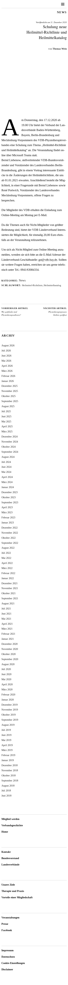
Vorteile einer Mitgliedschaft (17, 897)
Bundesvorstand (10, 858)
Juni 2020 (6, 674)
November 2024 (9, 441)
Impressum (7, 950)
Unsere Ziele (8, 884)
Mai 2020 (6, 679)
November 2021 (9, 588)
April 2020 (7, 684)
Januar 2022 (7, 578)
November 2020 (9, 649)
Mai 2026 (6, 360)
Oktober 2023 (8, 497)
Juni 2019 (6, 735)
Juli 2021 (6, 608)
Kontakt (6, 852)
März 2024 (7, 482)
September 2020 (9, 659)
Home (4, 831)
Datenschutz (8, 956)
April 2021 (7, 623)
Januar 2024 (7, 487)
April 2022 (7, 563)
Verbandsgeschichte (12, 825)
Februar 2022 (8, 573)
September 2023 (9, 502)
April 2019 (7, 745)
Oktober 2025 (8, 396)
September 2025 (9, 401)
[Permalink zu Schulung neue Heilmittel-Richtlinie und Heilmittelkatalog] (34, 112)
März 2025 (7, 431)
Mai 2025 (6, 421)
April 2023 (7, 507)
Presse (4, 924)
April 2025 (7, 426)
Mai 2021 (6, 618)
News (62, 12)
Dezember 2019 (9, 704)
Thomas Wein (60, 48)
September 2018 (9, 780)
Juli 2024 (6, 461)
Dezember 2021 (9, 583)
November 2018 (9, 770)
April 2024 (7, 477)
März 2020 (7, 689)
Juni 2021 (6, 613)
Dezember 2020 (9, 643)
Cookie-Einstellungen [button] (13, 963)
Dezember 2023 (9, 492)
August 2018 (8, 785)
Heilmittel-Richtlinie (32, 285)
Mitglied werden (10, 819)
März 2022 (7, 568)
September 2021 (9, 598)
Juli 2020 (6, 669)
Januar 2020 (7, 699)
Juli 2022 (6, 552)
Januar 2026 (7, 381)
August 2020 (8, 664)
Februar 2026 (8, 375)
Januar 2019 (7, 760)
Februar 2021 (8, 633)
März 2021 (7, 628)
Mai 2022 (6, 557)
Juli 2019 (6, 729)
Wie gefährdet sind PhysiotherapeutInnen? (14, 311)
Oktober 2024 (8, 446)
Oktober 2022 (8, 537)
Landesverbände (10, 864)
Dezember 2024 (9, 436)
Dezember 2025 (9, 385)
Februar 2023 (8, 517)
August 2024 (8, 456)
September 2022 (9, 542)
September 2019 (9, 719)
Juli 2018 (6, 790)
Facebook (6, 930)
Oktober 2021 (8, 593)
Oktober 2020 (8, 654)
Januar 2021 (7, 638)
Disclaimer (7, 969)
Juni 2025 (6, 416)
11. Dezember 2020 (59, 22)
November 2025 (9, 391)
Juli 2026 (6, 350)
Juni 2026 (6, 355)
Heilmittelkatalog (52, 285)
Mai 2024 (6, 471)
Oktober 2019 (8, 714)
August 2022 (8, 547)
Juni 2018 (6, 795)
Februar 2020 (8, 694)
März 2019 (7, 750)
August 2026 (8, 345)
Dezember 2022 (9, 527)
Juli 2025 (6, 411)
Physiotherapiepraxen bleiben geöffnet (55, 311)
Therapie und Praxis (12, 891)
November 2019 (9, 709)
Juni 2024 (6, 466)
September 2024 (9, 451)
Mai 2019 (6, 740)
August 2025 (8, 406)
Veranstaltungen (10, 917)
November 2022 (9, 532)
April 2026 (7, 365)
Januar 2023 (7, 522)
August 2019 (8, 724)
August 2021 (8, 603)
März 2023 (7, 512)
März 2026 (7, 370)
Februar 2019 (8, 755)
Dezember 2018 (9, 765)
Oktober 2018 (8, 775)
